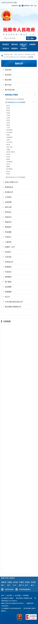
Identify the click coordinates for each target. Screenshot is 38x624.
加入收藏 (17, 595)
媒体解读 (8, 277)
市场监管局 (9, 162)
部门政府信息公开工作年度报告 (16, 57)
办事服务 (32, 44)
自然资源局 (9, 130)
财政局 (8, 125)
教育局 (8, 110)
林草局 (8, 174)
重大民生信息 (10, 90)
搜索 (32, 38)
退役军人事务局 (10, 152)
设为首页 (9, 595)
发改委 (8, 108)
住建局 (8, 135)
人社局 (8, 127)
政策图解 (8, 292)
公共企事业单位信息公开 (14, 302)
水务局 (8, 140)
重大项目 (8, 85)
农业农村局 (9, 142)
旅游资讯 (8, 222)
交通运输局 (9, 137)
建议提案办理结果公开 (13, 307)
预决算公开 (9, 192)
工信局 (8, 115)
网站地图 (25, 595)
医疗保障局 (9, 169)
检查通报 (8, 232)
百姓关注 (8, 217)
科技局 (8, 113)
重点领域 (8, 80)
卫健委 (8, 149)
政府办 (8, 105)
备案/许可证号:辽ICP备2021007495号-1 (12, 603)
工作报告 (8, 197)
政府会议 (8, 212)
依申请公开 (9, 262)
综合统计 (8, 252)
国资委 (8, 159)
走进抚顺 (23, 48)
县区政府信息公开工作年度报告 (15, 177)
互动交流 (5, 48)
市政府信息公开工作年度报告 (14, 99)
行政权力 (8, 237)
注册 (35, 6)
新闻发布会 (9, 187)
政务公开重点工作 (11, 182)
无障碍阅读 (26, 6)
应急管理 (8, 202)
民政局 (8, 120)
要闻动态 (14, 44)
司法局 (8, 123)
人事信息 (8, 242)
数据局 (8, 166)
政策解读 (8, 267)
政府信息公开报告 (11, 95)
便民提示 (8, 227)
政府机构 (8, 75)
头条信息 (8, 257)
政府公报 (8, 207)
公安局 (8, 118)
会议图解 (8, 287)
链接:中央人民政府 (8, 578)
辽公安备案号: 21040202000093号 (11, 608)
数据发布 (14, 48)
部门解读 (8, 282)
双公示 (7, 297)
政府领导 (8, 70)
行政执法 (8, 272)
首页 (15, 54)
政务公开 (23, 44)
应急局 (8, 154)
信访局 (8, 171)
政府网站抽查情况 (25, 589)
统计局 (8, 164)
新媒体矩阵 (15, 6)
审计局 (8, 157)
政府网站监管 (9, 589)
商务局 (8, 144)
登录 (32, 6)
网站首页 (5, 44)
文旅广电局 (9, 147)
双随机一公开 (10, 247)
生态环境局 (9, 132)
